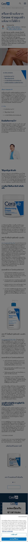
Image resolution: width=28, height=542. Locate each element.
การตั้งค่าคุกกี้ (14, 534)
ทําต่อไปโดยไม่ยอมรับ (23, 516)
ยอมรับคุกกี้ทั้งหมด (14, 539)
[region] (14, 528)
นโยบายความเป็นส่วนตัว (7, 531)
